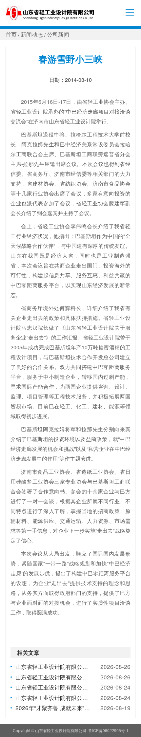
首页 (11, 34)
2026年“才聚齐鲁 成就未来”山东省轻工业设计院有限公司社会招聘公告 (53, 708)
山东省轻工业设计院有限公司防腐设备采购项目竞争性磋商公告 (53, 687)
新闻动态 (32, 34)
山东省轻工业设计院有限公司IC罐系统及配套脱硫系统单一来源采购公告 (53, 677)
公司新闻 (58, 34)
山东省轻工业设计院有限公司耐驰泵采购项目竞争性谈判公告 (53, 697)
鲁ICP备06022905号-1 (108, 730)
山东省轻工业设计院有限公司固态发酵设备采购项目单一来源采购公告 (53, 666)
